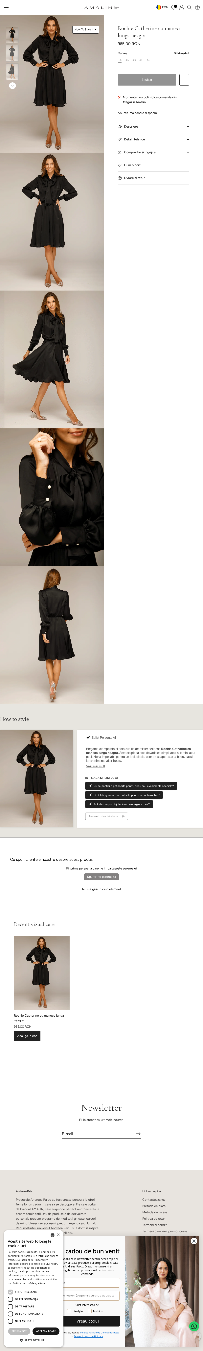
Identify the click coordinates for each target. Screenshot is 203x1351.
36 (127, 60)
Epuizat (147, 80)
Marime (153, 53)
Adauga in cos (27, 1036)
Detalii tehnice (134, 139)
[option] (12, 36)
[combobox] (53, 1235)
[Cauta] (189, 7)
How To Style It (86, 29)
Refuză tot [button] (19, 1331)
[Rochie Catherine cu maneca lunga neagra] (12, 35)
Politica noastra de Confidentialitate (99, 1332)
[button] (33, 1340)
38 (134, 60)
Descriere (130, 126)
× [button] (57, 1234)
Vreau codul (88, 1321)
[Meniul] (6, 7)
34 (120, 60)
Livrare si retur (134, 178)
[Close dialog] (194, 1241)
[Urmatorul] (12, 85)
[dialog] (33, 1288)
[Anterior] (12, 21)
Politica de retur (153, 1218)
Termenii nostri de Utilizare (88, 1336)
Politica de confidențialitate (29, 1283)
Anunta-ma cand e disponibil (138, 113)
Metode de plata (154, 1206)
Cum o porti (132, 165)
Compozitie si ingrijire (139, 152)
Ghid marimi (181, 53)
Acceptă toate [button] (46, 1331)
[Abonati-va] (138, 1133)
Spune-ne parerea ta (101, 877)
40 (141, 60)
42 (148, 60)
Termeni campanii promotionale (164, 1231)
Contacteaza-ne (154, 1199)
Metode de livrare (154, 1212)
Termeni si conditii (155, 1225)
